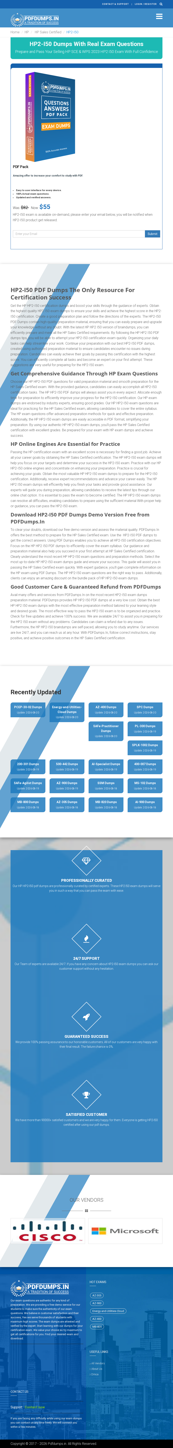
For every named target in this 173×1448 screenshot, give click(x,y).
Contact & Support (115, 4)
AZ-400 (96, 1318)
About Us (96, 1368)
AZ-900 (96, 1303)
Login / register (146, 4)
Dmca (95, 1374)
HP (27, 32)
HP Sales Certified (47, 32)
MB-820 (97, 1326)
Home (15, 32)
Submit (152, 234)
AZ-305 (96, 1295)
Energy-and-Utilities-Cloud (108, 1311)
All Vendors (98, 1363)
